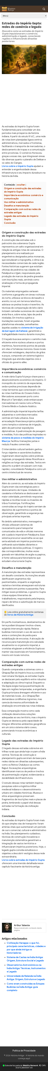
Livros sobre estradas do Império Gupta (23, 860)
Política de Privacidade (24, 1050)
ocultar (21, 184)
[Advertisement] (24, 100)
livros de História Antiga (20, 614)
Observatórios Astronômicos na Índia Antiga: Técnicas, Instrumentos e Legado (26, 968)
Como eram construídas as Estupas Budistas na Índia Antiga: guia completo (25, 987)
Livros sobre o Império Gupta (17, 166)
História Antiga (17, 1055)
